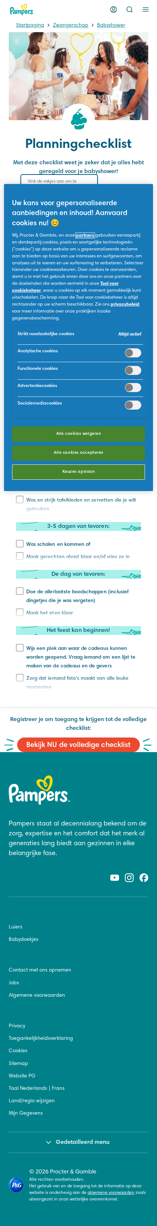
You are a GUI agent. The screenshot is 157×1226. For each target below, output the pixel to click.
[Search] (130, 9)
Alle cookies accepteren (78, 453)
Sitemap (18, 1063)
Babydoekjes (23, 939)
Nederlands (33, 1088)
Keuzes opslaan (78, 472)
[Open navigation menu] (146, 9)
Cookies (18, 1051)
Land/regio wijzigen (32, 1101)
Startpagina (30, 25)
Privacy (17, 1026)
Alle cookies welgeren (78, 434)
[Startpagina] (21, 9)
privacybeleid (125, 304)
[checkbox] (19, 543)
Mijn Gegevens (26, 1113)
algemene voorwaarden (111, 1193)
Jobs (14, 983)
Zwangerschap (70, 25)
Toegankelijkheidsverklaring (41, 1038)
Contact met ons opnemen (40, 970)
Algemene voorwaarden (37, 995)
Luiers (15, 927)
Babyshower (111, 25)
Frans (58, 1088)
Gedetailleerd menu (83, 1142)
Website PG (22, 1076)
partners (85, 235)
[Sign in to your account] (114, 9)
